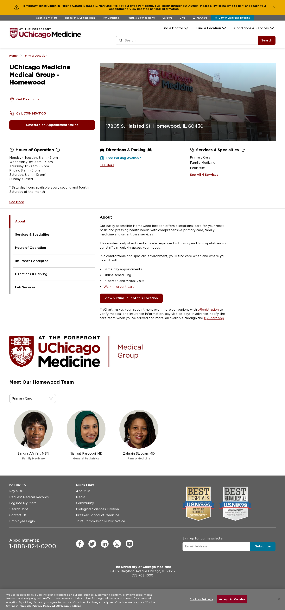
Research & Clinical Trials (80, 17)
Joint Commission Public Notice (100, 521)
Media (80, 497)
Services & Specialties (32, 234)
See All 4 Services (204, 175)
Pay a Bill (16, 491)
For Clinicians (111, 17)
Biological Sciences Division (97, 509)
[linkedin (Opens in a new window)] (105, 544)
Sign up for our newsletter (203, 538)
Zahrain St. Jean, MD (139, 456)
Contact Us (17, 515)
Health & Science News (141, 17)
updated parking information (158, 8)
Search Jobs (18, 509)
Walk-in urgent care (119, 287)
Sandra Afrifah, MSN (33, 456)
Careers (167, 17)
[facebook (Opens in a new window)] (80, 544)
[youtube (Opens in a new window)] (129, 544)
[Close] (279, 599)
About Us (83, 491)
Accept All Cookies (232, 599)
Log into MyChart (22, 503)
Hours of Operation (30, 248)
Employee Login (22, 521)
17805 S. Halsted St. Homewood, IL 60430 (155, 126)
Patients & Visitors (46, 17)
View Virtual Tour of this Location (131, 298)
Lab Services (25, 287)
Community (85, 503)
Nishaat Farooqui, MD (86, 456)
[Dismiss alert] (274, 7)
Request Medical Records (29, 497)
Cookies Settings (201, 599)
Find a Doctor (172, 28)
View (133, 8)
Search (266, 40)
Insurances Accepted (31, 261)
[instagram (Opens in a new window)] (117, 544)
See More (16, 202)
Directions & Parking (31, 274)
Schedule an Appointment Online (52, 125)
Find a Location (208, 28)
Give (182, 17)
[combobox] (12, 398)
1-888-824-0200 (32, 544)
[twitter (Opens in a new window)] (92, 544)
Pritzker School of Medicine (97, 515)
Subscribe (263, 546)
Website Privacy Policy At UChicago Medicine (50, 606)
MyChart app (214, 318)
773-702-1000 (142, 575)
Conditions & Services (251, 28)
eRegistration (208, 309)
